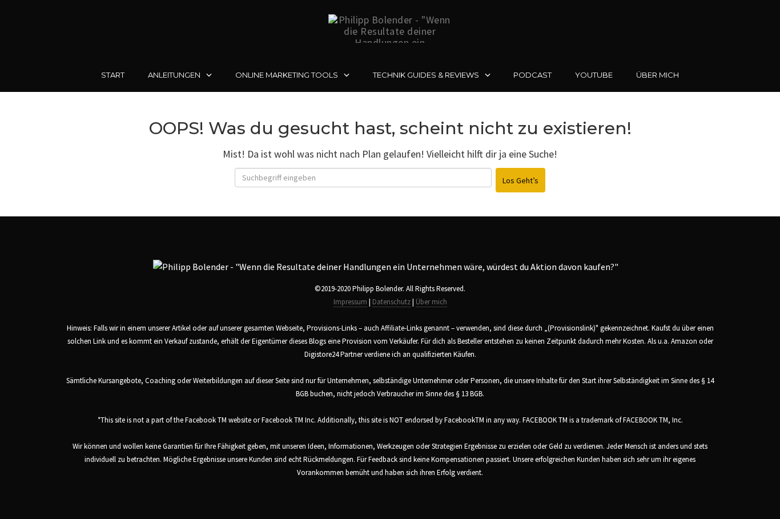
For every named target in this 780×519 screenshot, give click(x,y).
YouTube (594, 74)
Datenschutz (391, 302)
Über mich (657, 74)
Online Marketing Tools (286, 74)
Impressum (350, 302)
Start (112, 74)
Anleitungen (174, 74)
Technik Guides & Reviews (426, 74)
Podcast (532, 74)
